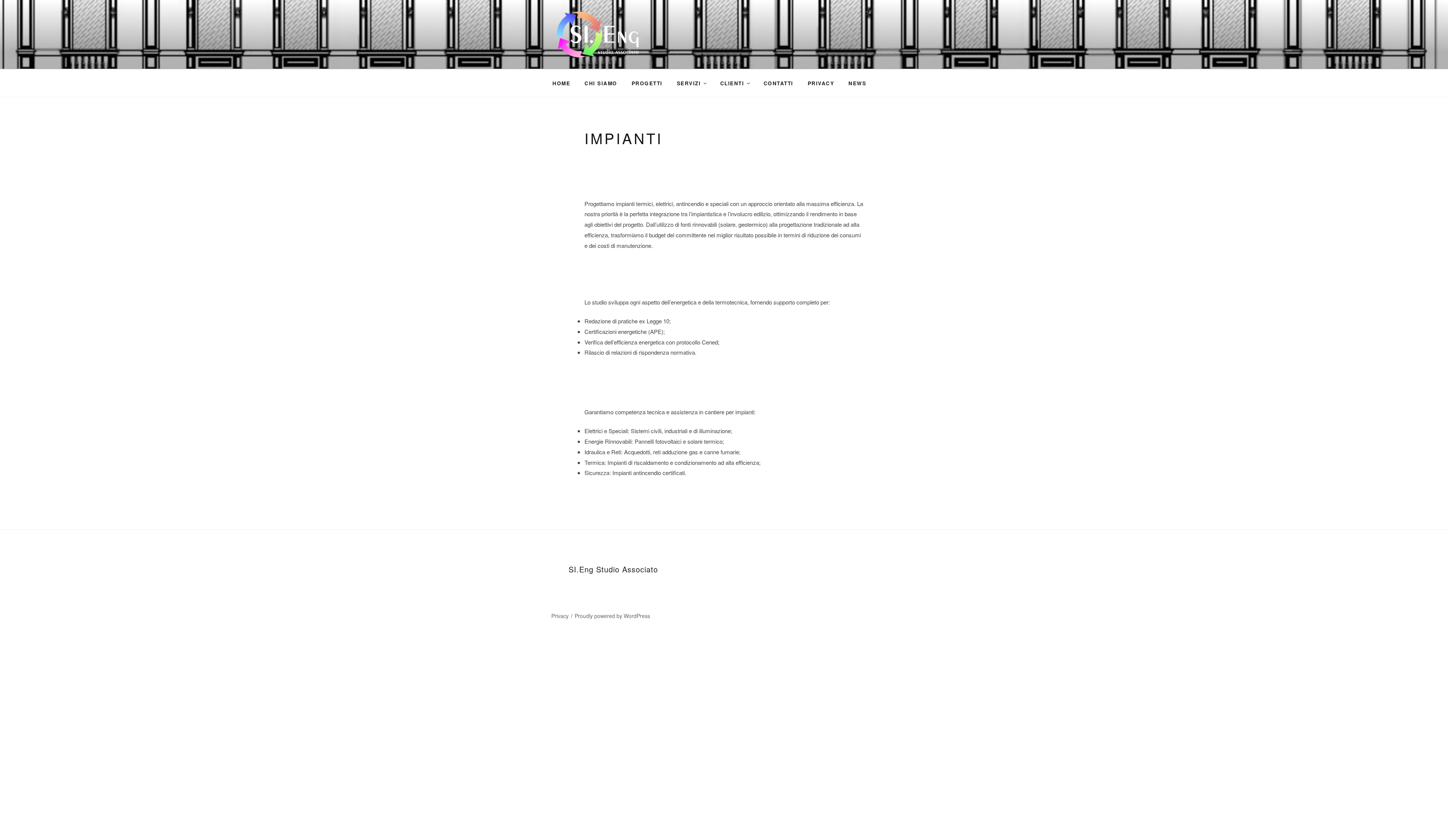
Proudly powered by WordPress (612, 616)
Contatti (778, 83)
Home (561, 83)
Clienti (732, 83)
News (857, 83)
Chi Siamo (600, 83)
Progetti (647, 83)
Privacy (821, 83)
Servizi (689, 83)
